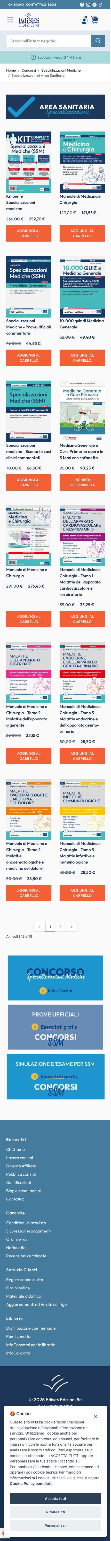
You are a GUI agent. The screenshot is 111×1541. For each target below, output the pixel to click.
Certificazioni (18, 1182)
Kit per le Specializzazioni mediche (20, 202)
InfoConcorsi (18, 1352)
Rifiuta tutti (55, 1512)
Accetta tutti (55, 1499)
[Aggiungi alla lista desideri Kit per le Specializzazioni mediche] (43, 139)
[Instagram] (88, 5)
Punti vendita (18, 1336)
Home (11, 70)
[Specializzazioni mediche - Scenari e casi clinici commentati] (28, 411)
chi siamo (16, 4)
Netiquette (16, 1247)
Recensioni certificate (26, 1255)
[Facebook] (82, 5)
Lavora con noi (19, 1157)
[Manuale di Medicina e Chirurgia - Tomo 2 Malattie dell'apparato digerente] (28, 672)
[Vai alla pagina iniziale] (47, 20)
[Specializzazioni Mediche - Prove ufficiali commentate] (28, 287)
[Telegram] (94, 5)
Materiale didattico (23, 1296)
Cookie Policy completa (31, 1483)
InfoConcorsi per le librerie (31, 1344)
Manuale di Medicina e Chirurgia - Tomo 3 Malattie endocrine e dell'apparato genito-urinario (80, 719)
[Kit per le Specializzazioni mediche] (28, 162)
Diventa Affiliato (21, 1165)
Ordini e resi (17, 1239)
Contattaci (16, 1198)
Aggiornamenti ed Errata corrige (36, 1304)
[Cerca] (98, 41)
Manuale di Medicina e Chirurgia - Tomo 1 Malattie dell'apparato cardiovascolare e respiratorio (80, 582)
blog (52, 4)
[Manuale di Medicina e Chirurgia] (82, 162)
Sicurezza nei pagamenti (28, 1231)
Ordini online (18, 1287)
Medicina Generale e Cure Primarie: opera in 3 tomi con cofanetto (81, 451)
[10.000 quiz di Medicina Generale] (82, 287)
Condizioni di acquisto (26, 1222)
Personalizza (56, 1525)
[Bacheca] (84, 20)
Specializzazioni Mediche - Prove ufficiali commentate (28, 327)
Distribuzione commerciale (31, 1328)
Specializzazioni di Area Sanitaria (38, 75)
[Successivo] (71, 927)
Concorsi (28, 70)
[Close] (95, 1416)
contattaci (36, 4)
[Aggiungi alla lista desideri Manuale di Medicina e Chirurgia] (97, 139)
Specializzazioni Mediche (61, 70)
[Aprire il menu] (10, 20)
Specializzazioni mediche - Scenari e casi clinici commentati (28, 451)
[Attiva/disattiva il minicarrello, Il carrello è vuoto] (95, 20)
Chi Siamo (15, 1149)
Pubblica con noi (21, 1174)
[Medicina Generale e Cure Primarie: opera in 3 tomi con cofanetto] (82, 411)
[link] (39, 927)
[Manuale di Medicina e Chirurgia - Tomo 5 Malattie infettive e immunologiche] (82, 809)
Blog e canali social (23, 1190)
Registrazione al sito (24, 1279)
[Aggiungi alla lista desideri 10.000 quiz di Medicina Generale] (97, 263)
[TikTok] (101, 5)
